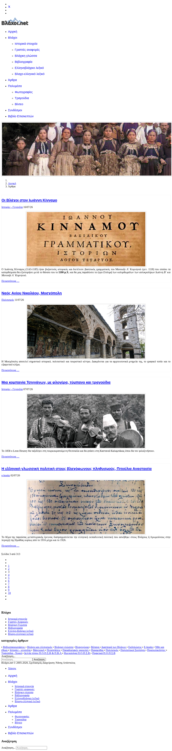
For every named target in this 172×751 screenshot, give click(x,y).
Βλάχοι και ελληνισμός (40, 647)
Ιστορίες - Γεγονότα (12, 207)
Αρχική (12, 31)
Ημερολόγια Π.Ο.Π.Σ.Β (77, 653)
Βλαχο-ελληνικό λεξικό (30, 74)
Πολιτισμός (8, 299)
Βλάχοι (12, 37)
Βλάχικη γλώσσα (26, 55)
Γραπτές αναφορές (27, 49)
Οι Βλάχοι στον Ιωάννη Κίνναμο (29, 200)
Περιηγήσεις (54, 650)
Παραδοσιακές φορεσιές (75, 650)
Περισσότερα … (10, 281)
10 (9, 593)
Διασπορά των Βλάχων (114, 647)
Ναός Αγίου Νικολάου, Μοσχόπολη (32, 293)
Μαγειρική (39, 650)
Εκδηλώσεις (135, 647)
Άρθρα (12, 80)
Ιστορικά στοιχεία (26, 43)
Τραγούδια (22, 98)
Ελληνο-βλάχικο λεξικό (20, 631)
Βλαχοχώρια (82, 647)
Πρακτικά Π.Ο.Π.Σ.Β (103, 653)
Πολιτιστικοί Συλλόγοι (132, 650)
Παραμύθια (97, 650)
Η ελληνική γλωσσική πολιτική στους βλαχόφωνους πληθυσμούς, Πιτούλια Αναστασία (77, 469)
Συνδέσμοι (15, 110)
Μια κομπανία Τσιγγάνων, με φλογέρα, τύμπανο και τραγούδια (56, 382)
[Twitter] (9, 7)
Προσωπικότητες (156, 650)
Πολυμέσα (15, 86)
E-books (149, 647)
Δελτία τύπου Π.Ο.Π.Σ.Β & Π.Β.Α (43, 653)
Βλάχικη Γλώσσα (17, 624)
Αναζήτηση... (8, 656)
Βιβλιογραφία (23, 62)
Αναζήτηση (39, 659)
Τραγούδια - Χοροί (12, 653)
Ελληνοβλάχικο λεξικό (29, 68)
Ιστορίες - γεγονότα (20, 650)
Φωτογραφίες (24, 92)
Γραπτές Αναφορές (18, 621)
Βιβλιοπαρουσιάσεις (14, 647)
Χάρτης (12, 668)
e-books (6, 475)
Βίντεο (19, 104)
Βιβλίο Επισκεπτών (21, 116)
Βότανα (95, 647)
